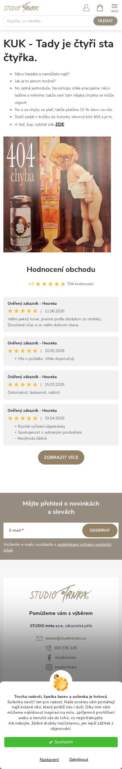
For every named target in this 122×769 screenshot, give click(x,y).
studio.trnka (66, 667)
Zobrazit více (61, 457)
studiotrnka (65, 657)
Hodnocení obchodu (61, 269)
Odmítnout (78, 759)
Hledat (105, 21)
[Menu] (114, 7)
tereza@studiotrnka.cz (65, 638)
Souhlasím (63, 742)
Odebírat (100, 530)
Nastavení (49, 759)
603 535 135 (65, 648)
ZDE (59, 124)
